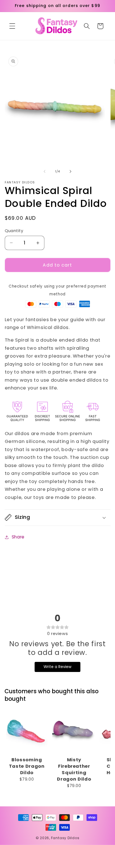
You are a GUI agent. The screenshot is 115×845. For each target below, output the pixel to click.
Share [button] (18, 537)
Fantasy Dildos (65, 837)
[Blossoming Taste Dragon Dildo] (27, 731)
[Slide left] (45, 171)
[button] (12, 26)
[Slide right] (70, 171)
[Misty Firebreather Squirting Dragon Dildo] (74, 731)
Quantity (14, 231)
